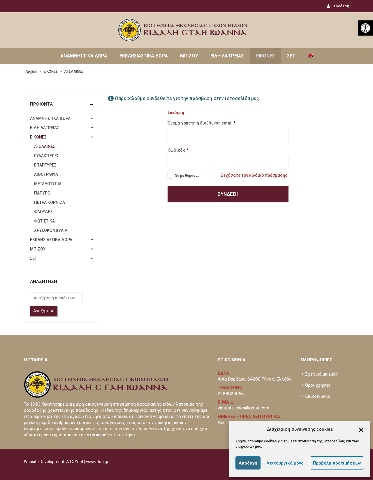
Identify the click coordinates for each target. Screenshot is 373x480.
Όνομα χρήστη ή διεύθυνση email (201, 123)
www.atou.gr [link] (97, 461)
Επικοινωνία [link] (317, 396)
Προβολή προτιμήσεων (337, 463)
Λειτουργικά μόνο (285, 463)
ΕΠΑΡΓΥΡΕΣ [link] (45, 165)
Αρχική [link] (31, 71)
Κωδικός (178, 150)
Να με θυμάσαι (187, 176)
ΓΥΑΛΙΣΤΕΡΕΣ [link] (46, 155)
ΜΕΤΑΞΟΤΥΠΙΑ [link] (47, 183)
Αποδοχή (248, 463)
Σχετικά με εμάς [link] (321, 374)
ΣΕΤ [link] (291, 56)
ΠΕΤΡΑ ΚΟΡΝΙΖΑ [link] (49, 202)
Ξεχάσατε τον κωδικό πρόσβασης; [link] (254, 175)
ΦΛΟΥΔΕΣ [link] (43, 211)
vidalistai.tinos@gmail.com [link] (243, 408)
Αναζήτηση (43, 311)
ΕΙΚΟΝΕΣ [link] (265, 56)
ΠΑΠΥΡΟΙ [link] (43, 193)
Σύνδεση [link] (341, 6)
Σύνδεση (228, 194)
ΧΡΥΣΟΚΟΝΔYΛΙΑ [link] (50, 230)
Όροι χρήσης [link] (318, 385)
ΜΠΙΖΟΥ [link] (189, 56)
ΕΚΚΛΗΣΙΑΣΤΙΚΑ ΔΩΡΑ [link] (143, 56)
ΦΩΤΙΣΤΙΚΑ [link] (44, 221)
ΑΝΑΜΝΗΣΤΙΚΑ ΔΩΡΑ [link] (83, 56)
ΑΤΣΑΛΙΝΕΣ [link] (44, 146)
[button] (361, 429)
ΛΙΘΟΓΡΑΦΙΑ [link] (46, 174)
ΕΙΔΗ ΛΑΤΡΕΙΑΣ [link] (227, 56)
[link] (365, 28)
